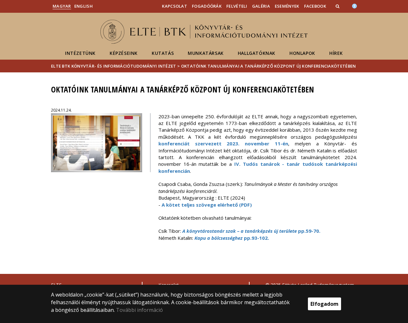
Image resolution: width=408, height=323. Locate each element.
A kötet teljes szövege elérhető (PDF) (207, 205)
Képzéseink (124, 53)
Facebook (315, 6)
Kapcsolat (174, 6)
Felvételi (236, 6)
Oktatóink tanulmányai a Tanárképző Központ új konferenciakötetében (268, 66)
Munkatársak (206, 53)
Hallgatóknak (256, 53)
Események (287, 6)
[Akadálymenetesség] (354, 5)
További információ (139, 309)
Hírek (336, 53)
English (83, 6)
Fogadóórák (207, 6)
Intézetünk (80, 53)
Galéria (261, 6)
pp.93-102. (231, 238)
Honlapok (302, 53)
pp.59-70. (251, 231)
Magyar (62, 6)
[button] (338, 6)
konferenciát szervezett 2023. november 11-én (223, 143)
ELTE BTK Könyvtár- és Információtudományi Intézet (113, 66)
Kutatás (163, 53)
